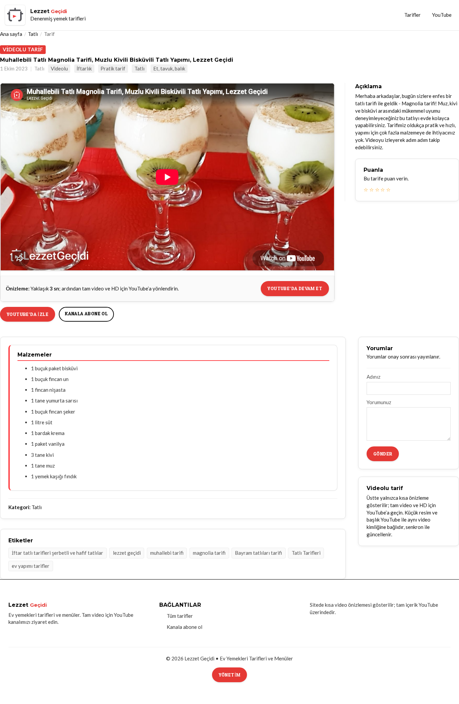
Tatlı (33, 34)
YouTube (442, 15)
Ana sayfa (11, 34)
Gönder (382, 453)
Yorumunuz (379, 402)
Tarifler (412, 15)
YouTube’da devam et (294, 288)
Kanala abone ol (86, 313)
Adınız (373, 377)
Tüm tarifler (180, 616)
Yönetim (230, 675)
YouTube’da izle (27, 314)
